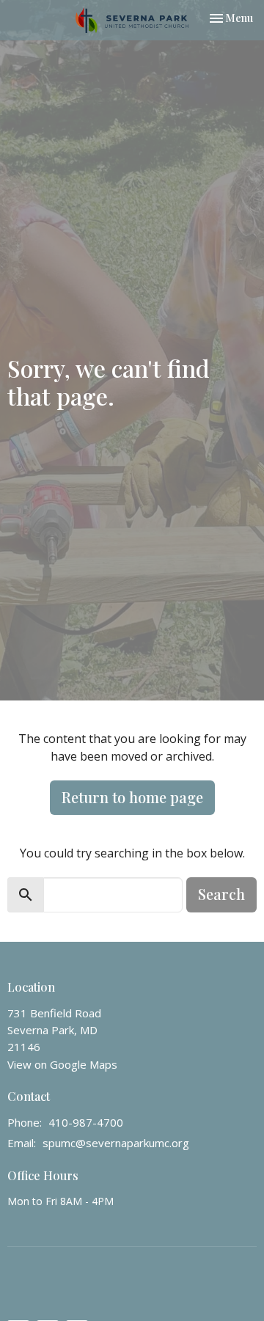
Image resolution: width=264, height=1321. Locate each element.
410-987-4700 (85, 1122)
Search (221, 894)
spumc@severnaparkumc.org (116, 1142)
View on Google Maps (62, 1064)
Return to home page (132, 797)
